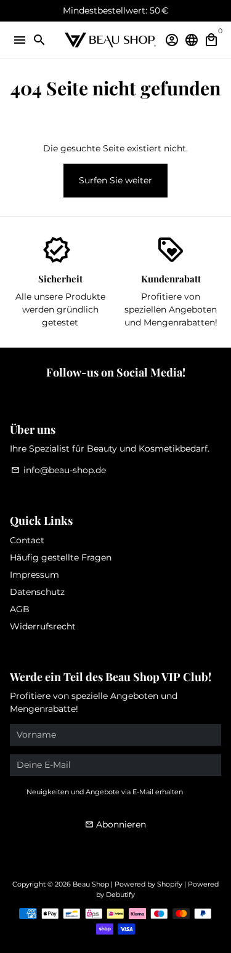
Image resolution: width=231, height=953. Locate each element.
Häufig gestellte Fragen (60, 557)
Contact (27, 540)
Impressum (34, 574)
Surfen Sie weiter (115, 180)
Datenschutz (37, 591)
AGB (20, 609)
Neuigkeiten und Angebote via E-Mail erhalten (104, 792)
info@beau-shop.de (58, 470)
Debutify (120, 894)
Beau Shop (91, 884)
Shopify (169, 884)
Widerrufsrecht (43, 626)
